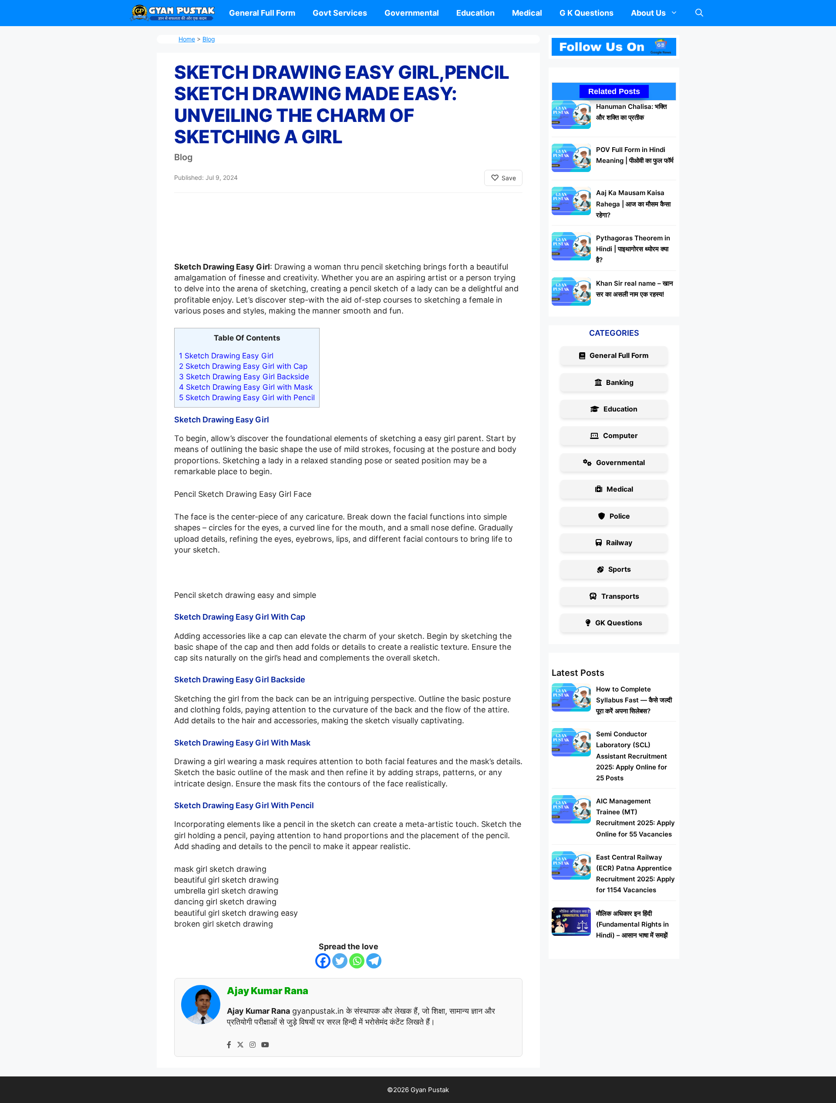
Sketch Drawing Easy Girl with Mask (246, 386)
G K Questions (587, 12)
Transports (620, 596)
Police (620, 516)
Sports (619, 569)
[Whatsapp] (356, 960)
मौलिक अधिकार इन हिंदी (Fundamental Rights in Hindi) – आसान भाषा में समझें (632, 924)
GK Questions (618, 622)
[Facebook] (322, 960)
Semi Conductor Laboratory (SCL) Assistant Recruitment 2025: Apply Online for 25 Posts (631, 756)
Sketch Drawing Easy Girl (226, 355)
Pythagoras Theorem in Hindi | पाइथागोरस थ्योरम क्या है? (633, 249)
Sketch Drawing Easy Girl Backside (244, 376)
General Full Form (262, 12)
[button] (699, 13)
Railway (619, 542)
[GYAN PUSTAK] (172, 13)
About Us (648, 12)
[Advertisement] (348, 235)
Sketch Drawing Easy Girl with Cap (243, 366)
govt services (340, 12)
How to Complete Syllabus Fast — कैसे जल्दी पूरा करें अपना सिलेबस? (634, 700)
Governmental (411, 12)
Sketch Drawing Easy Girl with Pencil (247, 397)
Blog (208, 39)
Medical (527, 12)
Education (475, 12)
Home (187, 39)
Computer (620, 435)
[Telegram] (373, 960)
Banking (620, 382)
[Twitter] (339, 960)
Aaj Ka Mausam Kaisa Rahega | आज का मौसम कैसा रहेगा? (633, 204)
